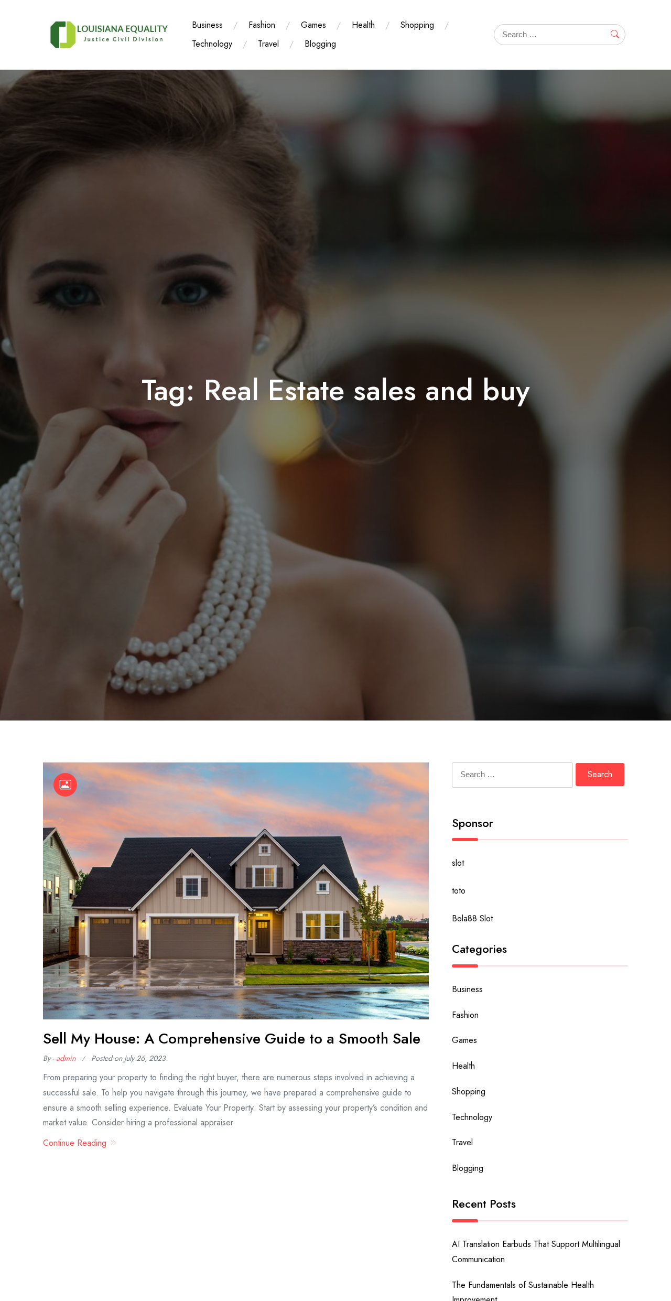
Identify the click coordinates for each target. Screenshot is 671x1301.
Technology (212, 44)
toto (459, 891)
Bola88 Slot (472, 918)
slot (458, 863)
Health (363, 25)
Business (207, 25)
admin (65, 1058)
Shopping (417, 25)
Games (313, 25)
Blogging (320, 44)
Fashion (261, 25)
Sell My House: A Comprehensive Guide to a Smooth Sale (231, 1038)
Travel (268, 44)
